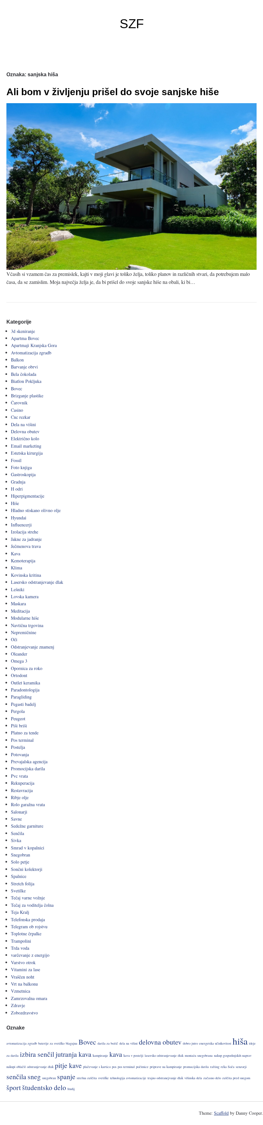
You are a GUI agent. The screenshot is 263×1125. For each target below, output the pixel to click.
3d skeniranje (23, 331)
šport (13, 1087)
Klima (16, 568)
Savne (16, 819)
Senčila (17, 833)
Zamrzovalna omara (29, 998)
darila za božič (108, 1043)
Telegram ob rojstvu (29, 926)
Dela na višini (23, 424)
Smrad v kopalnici (27, 848)
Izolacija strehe (24, 532)
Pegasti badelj (23, 704)
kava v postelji (133, 1055)
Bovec (16, 388)
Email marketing (26, 446)
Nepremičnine (23, 632)
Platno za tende (24, 733)
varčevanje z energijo (30, 955)
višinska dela (193, 1078)
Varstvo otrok (23, 962)
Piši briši (19, 726)
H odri (17, 489)
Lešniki (17, 589)
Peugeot (18, 719)
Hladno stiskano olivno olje (36, 510)
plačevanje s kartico (97, 1066)
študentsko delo (44, 1087)
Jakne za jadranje (26, 539)
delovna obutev (160, 1041)
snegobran (49, 1078)
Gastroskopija (23, 474)
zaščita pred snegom (236, 1078)
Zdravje (18, 1005)
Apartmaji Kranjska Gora (34, 345)
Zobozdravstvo (24, 1013)
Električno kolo (25, 438)
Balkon (17, 360)
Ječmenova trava (26, 546)
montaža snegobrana (199, 1055)
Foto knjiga (21, 467)
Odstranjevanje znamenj (32, 647)
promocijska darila (196, 1066)
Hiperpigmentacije (27, 496)
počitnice (142, 1066)
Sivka (16, 840)
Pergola (18, 711)
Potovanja (20, 754)
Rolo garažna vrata (28, 804)
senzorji (241, 1066)
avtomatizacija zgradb (21, 1043)
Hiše (15, 503)
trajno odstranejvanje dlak (165, 1078)
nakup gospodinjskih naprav (232, 1055)
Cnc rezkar (20, 417)
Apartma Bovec (25, 338)
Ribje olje (20, 797)
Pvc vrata (19, 776)
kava (115, 1054)
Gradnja (18, 482)
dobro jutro (190, 1043)
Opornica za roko (26, 668)
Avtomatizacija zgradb (31, 353)
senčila (16, 1076)
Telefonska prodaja (28, 919)
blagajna (71, 1043)
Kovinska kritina (26, 575)
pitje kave (68, 1065)
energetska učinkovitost (215, 1043)
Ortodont (19, 675)
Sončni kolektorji (26, 869)
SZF (132, 24)
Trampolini (21, 941)
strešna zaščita (87, 1078)
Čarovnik (19, 403)
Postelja (18, 747)
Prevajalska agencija (29, 761)
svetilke (103, 1078)
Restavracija (22, 790)
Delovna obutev (25, 431)
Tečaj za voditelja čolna (32, 905)
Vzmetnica (20, 991)
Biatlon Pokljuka (26, 381)
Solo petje (20, 862)
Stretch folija (22, 884)
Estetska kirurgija (27, 453)
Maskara (18, 603)
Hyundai (18, 518)
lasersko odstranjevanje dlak (164, 1055)
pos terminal (126, 1066)
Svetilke (18, 891)
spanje (66, 1076)
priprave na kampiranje (166, 1066)
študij (71, 1089)
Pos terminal (22, 740)
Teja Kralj (20, 912)
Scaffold (221, 1113)
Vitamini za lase (25, 969)
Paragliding (21, 697)
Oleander (19, 654)
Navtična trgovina (27, 625)
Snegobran (20, 855)
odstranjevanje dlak (40, 1066)
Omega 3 (19, 661)
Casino (17, 410)
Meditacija (20, 611)
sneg (34, 1076)
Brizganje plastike (27, 396)
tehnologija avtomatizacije (128, 1078)
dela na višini (128, 1043)
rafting (214, 1066)
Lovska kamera (24, 596)
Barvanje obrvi (24, 367)
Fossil (16, 460)
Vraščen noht (22, 977)
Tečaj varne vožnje (28, 898)
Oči (14, 639)
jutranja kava (73, 1054)
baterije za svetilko (51, 1043)
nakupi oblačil (16, 1066)
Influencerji (21, 525)
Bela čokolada (23, 374)
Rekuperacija (22, 783)
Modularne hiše (25, 618)
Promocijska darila (28, 768)
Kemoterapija (23, 561)
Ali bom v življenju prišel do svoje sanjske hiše (112, 92)
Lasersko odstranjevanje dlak (37, 582)
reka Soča (227, 1066)
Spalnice (18, 876)
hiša (240, 1041)
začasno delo (212, 1078)
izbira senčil (37, 1054)
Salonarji (19, 812)
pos (114, 1066)
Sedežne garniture (27, 826)
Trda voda (20, 948)
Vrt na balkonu (24, 984)
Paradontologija (25, 690)
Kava (15, 553)
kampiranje (100, 1055)
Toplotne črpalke (26, 934)
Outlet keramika (25, 683)
